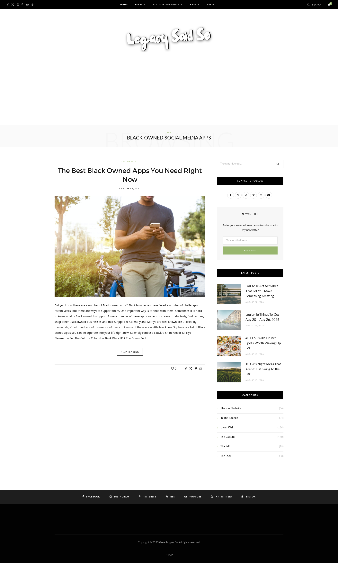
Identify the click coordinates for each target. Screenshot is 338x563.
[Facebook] (186, 368)
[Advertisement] (169, 95)
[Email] (201, 368)
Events (195, 5)
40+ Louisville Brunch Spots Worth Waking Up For (263, 343)
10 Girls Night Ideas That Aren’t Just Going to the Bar (263, 369)
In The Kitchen (229, 418)
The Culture (227, 437)
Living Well (129, 161)
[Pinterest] (196, 368)
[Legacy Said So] (169, 37)
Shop (210, 5)
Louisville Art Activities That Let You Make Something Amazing (261, 291)
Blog (138, 5)
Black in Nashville (166, 5)
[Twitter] (190, 368)
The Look (225, 456)
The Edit (225, 446)
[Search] (308, 4)
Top (170, 555)
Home (124, 5)
